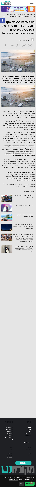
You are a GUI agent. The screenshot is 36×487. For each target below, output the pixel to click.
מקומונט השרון (31, 14)
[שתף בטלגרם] (30, 45)
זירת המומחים (28, 435)
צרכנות (11, 448)
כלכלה (29, 448)
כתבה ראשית (28, 450)
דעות (30, 431)
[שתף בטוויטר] (24, 45)
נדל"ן (30, 454)
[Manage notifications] (31, 482)
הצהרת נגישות (10, 458)
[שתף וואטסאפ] (18, 45)
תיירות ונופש (10, 454)
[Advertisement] (18, 334)
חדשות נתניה (10, 435)
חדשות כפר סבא (9, 433)
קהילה (11, 450)
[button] (2, 20)
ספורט (29, 456)
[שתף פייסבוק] (5, 45)
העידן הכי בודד (28, 433)
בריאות (29, 429)
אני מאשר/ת (29, 484)
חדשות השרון (10, 431)
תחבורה (11, 452)
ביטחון (29, 427)
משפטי (29, 452)
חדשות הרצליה (22, 14)
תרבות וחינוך (10, 456)
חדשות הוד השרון (9, 427)
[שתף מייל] (11, 45)
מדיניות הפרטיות (13, 480)
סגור (21, 484)
